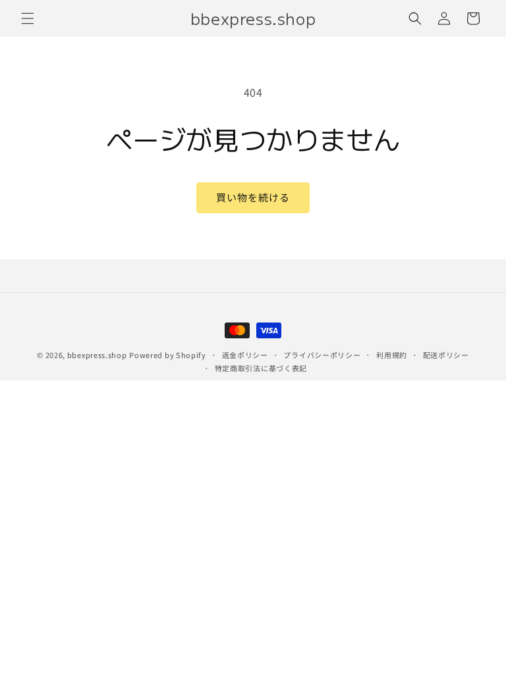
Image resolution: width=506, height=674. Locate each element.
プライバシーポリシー (321, 355)
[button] (27, 18)
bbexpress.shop (97, 355)
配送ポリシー (446, 355)
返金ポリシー (245, 355)
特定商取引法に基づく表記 (261, 368)
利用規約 (391, 355)
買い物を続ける (253, 197)
